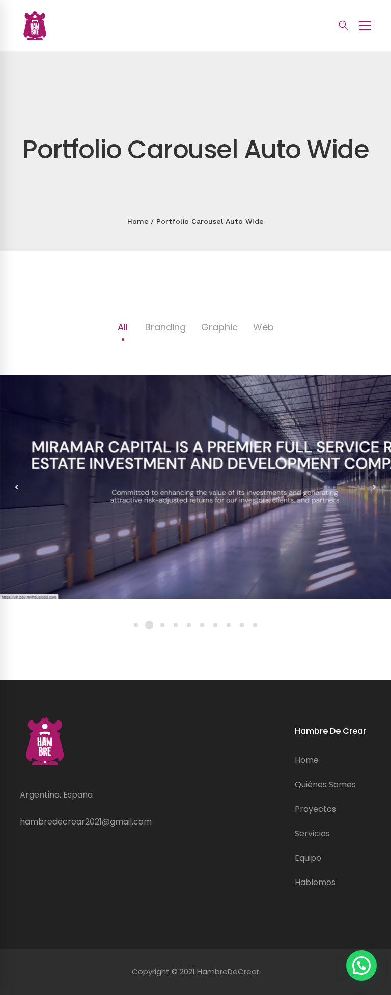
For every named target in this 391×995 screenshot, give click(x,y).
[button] (361, 965)
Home (138, 221)
